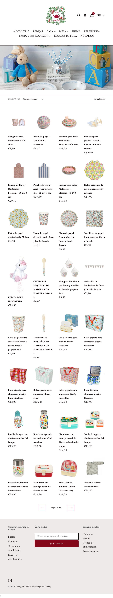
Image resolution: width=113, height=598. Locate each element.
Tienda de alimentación (89, 545)
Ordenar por (14, 99)
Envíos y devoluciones (14, 557)
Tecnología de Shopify (41, 587)
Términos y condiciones (14, 548)
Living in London (23, 587)
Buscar (11, 537)
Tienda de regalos (88, 536)
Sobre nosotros (91, 551)
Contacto (13, 541)
